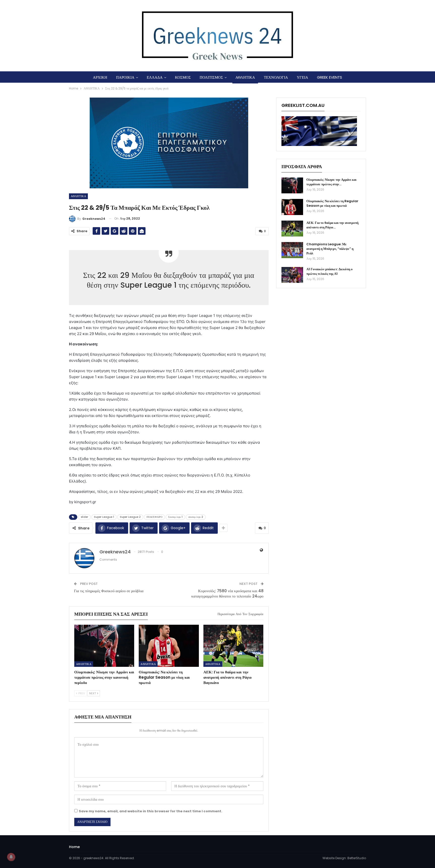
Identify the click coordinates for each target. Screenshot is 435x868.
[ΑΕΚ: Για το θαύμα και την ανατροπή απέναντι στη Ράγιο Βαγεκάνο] (233, 646)
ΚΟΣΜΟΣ (183, 77)
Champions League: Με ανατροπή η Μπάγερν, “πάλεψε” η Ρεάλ (329, 249)
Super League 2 (130, 517)
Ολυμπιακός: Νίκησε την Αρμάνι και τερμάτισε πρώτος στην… (331, 182)
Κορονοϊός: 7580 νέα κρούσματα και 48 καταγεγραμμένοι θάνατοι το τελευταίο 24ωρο (227, 593)
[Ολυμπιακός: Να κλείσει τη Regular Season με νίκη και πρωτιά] (169, 646)
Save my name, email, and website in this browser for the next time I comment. (150, 811)
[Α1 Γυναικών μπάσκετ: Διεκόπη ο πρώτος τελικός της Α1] (292, 275)
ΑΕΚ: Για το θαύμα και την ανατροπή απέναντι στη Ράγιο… (332, 225)
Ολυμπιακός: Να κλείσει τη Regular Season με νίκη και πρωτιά (332, 203)
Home (74, 846)
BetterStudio (356, 858)
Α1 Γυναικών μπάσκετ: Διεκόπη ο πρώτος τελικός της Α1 (329, 271)
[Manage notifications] (11, 857)
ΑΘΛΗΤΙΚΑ (245, 77)
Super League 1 (104, 517)
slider (84, 517)
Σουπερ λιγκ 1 (175, 517)
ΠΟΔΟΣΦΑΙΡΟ (154, 517)
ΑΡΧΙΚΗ (100, 77)
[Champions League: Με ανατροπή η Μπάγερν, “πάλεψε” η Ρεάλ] (292, 250)
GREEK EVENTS (329, 77)
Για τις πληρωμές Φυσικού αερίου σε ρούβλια (108, 590)
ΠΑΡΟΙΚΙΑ (125, 77)
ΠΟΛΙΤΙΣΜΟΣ (211, 77)
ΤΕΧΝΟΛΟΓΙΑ (276, 77)
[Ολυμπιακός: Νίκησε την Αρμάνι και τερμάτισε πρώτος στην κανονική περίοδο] (104, 646)
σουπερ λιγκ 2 (195, 517)
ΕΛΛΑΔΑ (155, 77)
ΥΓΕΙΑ (302, 77)
